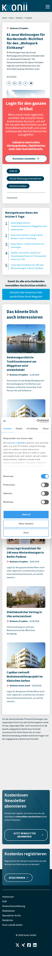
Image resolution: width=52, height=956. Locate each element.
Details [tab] (19, 428)
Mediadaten (8, 910)
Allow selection (26, 523)
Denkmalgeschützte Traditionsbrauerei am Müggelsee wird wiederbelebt (29, 226)
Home (4, 18)
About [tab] (46, 428)
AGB (4, 901)
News (11, 18)
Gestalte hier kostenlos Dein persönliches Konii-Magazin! (26, 294)
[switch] (45, 485)
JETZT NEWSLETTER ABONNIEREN (24, 835)
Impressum (12, 197)
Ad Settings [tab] (32, 428)
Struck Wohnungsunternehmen (25, 178)
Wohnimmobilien (18, 186)
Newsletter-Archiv (11, 915)
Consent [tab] (7, 428)
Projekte (28, 18)
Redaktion (7, 920)
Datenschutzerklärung (13, 906)
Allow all (26, 514)
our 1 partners (18, 443)
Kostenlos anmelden (24, 158)
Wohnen (19, 18)
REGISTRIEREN (17, 877)
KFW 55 (13, 171)
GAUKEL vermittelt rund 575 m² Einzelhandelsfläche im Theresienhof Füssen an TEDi (28, 256)
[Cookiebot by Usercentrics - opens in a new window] (37, 421)
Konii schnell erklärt (12, 924)
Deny (26, 532)
